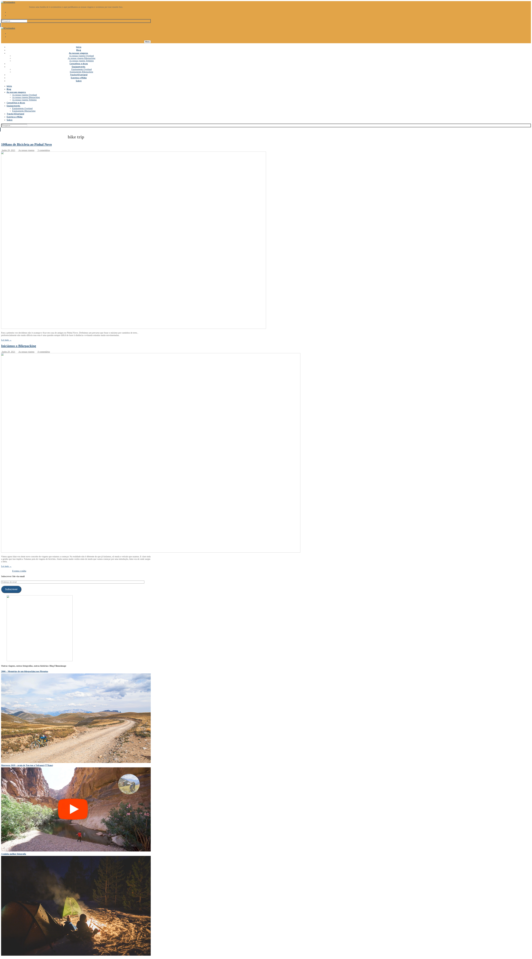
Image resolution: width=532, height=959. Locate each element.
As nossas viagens (26, 150)
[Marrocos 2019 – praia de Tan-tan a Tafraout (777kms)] (76, 851)
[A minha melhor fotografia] (76, 955)
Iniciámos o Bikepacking (18, 346)
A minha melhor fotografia (13, 854)
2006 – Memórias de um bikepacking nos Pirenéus (24, 671)
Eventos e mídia (19, 571)
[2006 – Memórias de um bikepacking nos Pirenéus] (76, 762)
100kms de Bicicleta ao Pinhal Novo (26, 144)
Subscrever (11, 589)
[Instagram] (78, 15)
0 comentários (43, 352)
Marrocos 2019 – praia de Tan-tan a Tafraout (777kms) (27, 765)
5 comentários (43, 150)
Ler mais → (6, 340)
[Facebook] (78, 12)
